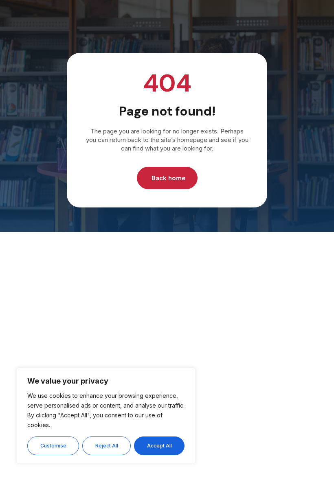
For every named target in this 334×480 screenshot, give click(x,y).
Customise (53, 446)
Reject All (106, 446)
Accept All (159, 446)
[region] (106, 416)
